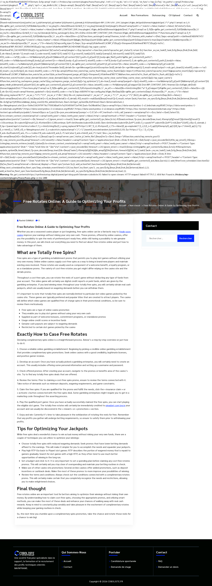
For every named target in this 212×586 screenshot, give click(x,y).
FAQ (159, 561)
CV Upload (174, 15)
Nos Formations (140, 15)
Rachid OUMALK (26, 220)
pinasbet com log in (115, 405)
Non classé (135, 205)
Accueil (124, 15)
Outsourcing (158, 15)
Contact (188, 15)
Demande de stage (120, 566)
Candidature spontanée (122, 561)
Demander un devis (167, 566)
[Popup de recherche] (197, 15)
